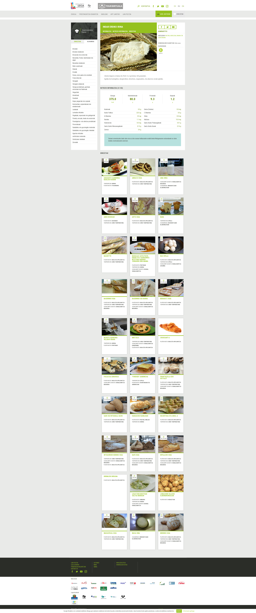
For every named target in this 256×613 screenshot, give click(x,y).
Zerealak (75, 142)
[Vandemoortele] (142, 583)
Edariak (74, 69)
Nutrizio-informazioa (120, 31)
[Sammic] (74, 583)
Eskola (73, 14)
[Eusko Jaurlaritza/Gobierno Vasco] (74, 596)
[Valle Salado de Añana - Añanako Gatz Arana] (171, 583)
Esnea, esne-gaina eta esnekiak (82, 75)
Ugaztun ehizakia (77, 133)
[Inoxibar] (181, 583)
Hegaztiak (75, 92)
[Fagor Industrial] (133, 583)
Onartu (179, 611)
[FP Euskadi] (84, 596)
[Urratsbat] (74, 602)
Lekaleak (75, 109)
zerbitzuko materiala (78, 136)
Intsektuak (75, 95)
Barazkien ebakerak (78, 63)
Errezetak (179, 14)
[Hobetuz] (103, 596)
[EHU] (123, 596)
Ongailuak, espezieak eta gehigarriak (83, 115)
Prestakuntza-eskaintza (88, 14)
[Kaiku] (113, 583)
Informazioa (107, 31)
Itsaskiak (75, 98)
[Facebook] (153, 6)
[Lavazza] (113, 588)
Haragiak (75, 81)
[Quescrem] (84, 588)
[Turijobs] (93, 588)
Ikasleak (104, 14)
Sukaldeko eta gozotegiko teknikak (83, 130)
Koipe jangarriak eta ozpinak (81, 101)
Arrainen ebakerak (78, 52)
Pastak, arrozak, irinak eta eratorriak (83, 118)
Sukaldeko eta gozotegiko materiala (83, 127)
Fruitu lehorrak (76, 78)
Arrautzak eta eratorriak (79, 55)
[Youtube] (162, 6)
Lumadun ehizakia (78, 112)
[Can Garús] (162, 583)
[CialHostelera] (103, 583)
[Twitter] (158, 6)
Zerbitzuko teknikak (78, 139)
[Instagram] (167, 6)
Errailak (74, 72)
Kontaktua (74, 569)
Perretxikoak (76, 124)
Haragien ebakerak (78, 84)
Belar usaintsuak (77, 66)
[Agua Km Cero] (74, 588)
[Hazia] (84, 583)
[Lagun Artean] (152, 583)
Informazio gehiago (188, 611)
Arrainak (75, 49)
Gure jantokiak (165, 14)
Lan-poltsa (127, 14)
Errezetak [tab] (77, 41)
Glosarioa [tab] (90, 41)
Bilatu (138, 6)
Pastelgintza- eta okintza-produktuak (84, 121)
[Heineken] (93, 583)
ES (175, 6)
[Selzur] (123, 583)
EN (183, 6)
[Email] (173, 27)
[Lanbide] (93, 596)
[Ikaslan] (113, 596)
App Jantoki (115, 14)
